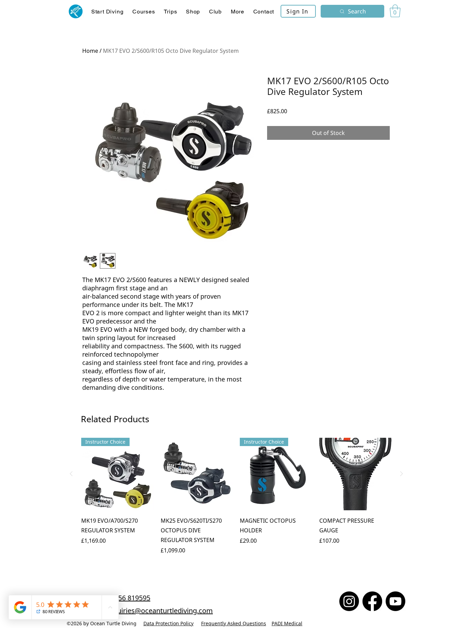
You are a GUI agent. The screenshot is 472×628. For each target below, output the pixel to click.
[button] (143, 11)
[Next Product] (401, 474)
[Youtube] (395, 601)
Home (90, 51)
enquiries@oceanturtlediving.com (159, 610)
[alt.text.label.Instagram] (349, 601)
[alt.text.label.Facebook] (372, 601)
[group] (236, 500)
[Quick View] (197, 474)
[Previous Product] (71, 474)
